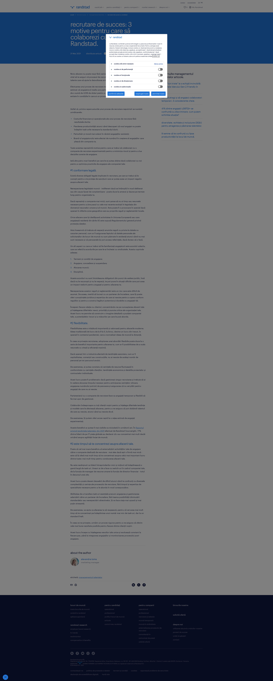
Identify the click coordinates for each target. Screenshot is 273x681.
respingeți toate (142, 94)
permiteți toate (158, 94)
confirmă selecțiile (116, 94)
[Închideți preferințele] (5, 677)
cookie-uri (155, 56)
